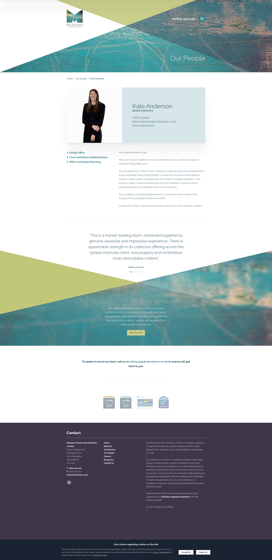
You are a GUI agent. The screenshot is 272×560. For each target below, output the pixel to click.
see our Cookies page (161, 552)
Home (70, 78)
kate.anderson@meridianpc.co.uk (154, 121)
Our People (81, 78)
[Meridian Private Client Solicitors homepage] (75, 18)
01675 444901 (141, 117)
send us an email (160, 361)
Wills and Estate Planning (85, 161)
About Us (108, 446)
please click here (100, 555)
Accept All (186, 552)
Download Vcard (143, 125)
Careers (107, 456)
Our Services (110, 450)
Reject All (203, 552)
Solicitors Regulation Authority (176, 497)
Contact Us (109, 463)
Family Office (77, 152)
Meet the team (136, 333)
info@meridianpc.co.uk (77, 475)
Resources (109, 460)
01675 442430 (138, 361)
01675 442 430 (184, 19)
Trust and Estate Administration (88, 157)
